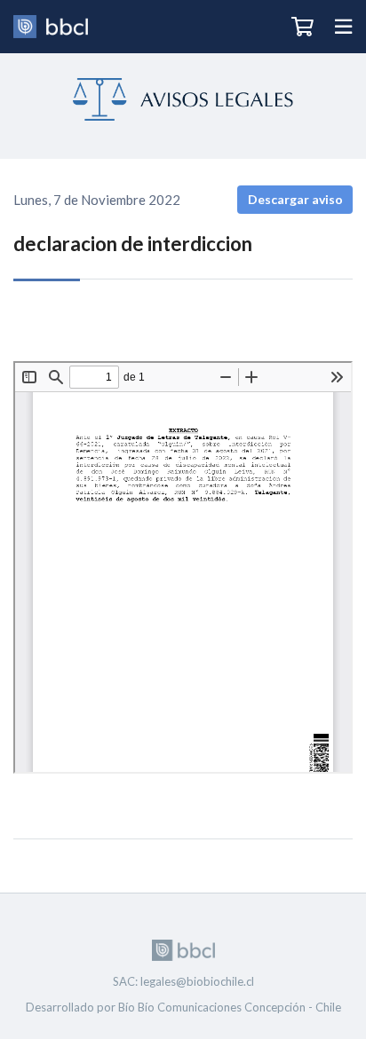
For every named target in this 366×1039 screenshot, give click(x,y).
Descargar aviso (295, 199)
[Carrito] (302, 26)
